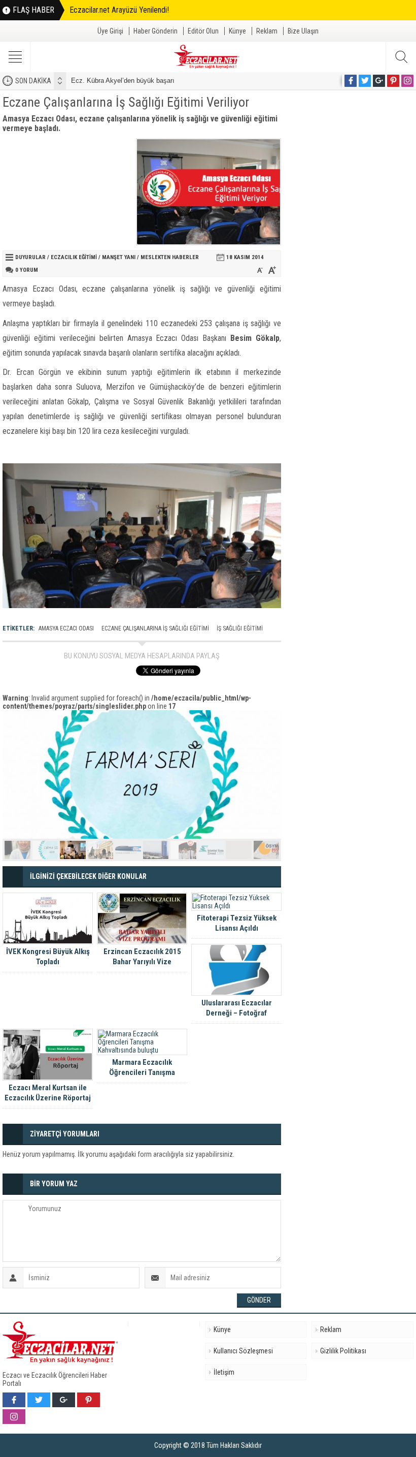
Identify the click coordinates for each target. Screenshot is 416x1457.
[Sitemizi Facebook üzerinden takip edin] (350, 81)
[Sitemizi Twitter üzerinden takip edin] (365, 81)
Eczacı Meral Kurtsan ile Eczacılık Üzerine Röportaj (48, 1092)
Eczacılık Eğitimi (74, 257)
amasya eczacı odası (66, 628)
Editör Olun (203, 31)
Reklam (267, 31)
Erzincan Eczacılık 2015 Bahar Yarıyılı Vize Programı (142, 961)
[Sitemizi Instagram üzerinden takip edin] (407, 81)
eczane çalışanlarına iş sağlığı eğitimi (155, 628)
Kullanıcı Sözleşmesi (243, 1351)
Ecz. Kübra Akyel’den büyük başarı (123, 80)
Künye (237, 31)
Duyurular (30, 257)
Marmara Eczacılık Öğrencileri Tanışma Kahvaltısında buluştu (142, 1072)
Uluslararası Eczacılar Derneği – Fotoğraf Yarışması (236, 1013)
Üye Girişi (110, 31)
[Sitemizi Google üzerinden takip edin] (379, 81)
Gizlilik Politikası (343, 1351)
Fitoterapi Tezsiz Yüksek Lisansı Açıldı (236, 923)
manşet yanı (118, 257)
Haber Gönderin (155, 31)
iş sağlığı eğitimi (240, 628)
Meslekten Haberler (170, 257)
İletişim (224, 1372)
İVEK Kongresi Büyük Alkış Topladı (48, 956)
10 (267, 850)
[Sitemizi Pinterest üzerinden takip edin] (393, 81)
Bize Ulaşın (303, 31)
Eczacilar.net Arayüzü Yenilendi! (119, 10)
